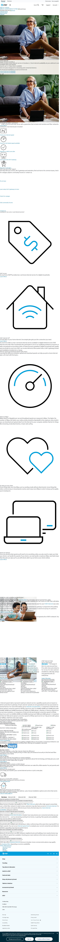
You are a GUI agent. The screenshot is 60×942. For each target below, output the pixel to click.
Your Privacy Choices (35, 920)
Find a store (48, 1)
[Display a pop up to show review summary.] (14, 664)
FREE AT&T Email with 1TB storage (9, 906)
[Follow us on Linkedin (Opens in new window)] (57, 854)
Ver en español (55, 1)
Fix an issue (3, 181)
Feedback (4, 904)
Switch (5, 613)
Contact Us (3, 211)
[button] (10, 5)
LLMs (3, 909)
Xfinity (13, 723)
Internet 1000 (23, 600)
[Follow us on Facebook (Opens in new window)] (51, 854)
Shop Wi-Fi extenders (5, 168)
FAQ (18, 613)
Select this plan (4, 678)
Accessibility (4, 922)
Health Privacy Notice (35, 922)
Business (9, 1)
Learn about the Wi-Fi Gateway (8, 159)
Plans (1, 613)
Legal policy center (6, 928)
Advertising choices (35, 914)
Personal (3, 1)
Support (14, 613)
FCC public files (34, 928)
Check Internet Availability (8, 71)
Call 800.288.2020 (5, 781)
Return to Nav (14, 9)
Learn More (3, 125)
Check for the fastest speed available (10, 143)
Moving (10, 613)
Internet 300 (11, 797)
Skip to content (4, 7)
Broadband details (6, 925)
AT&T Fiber (3, 723)
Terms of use (5, 920)
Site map (4, 914)
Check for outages (5, 196)
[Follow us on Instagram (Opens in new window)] (54, 854)
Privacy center (34, 917)
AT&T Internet (49, 604)
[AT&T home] (4, 5)
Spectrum (8, 723)
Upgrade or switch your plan (7, 151)
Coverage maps (5, 917)
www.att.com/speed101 (33, 706)
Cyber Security (34, 925)
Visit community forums (6, 202)
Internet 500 (22, 797)
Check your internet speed (7, 135)
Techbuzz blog (5, 901)
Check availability (5, 740)
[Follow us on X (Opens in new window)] (48, 854)
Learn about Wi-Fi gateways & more (9, 189)
